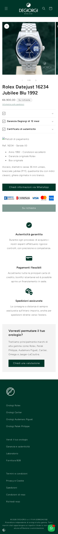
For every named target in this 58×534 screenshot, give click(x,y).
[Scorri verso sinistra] (22, 80)
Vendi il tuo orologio (17, 439)
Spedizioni (11, 487)
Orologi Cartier (14, 412)
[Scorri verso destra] (35, 80)
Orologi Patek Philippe (18, 426)
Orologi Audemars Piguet (19, 419)
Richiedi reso (13, 501)
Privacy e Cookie (15, 480)
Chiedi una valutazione (26, 363)
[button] (6, 8)
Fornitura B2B (13, 460)
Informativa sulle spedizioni (13, 104)
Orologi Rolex (13, 405)
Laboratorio (12, 453)
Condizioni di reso (15, 494)
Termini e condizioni (17, 473)
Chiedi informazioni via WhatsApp (29, 187)
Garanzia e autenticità (18, 446)
